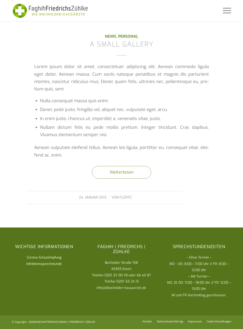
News (110, 36)
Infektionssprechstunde (44, 264)
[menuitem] (147, 321)
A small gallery (122, 44)
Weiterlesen (122, 172)
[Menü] (225, 10)
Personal (128, 36)
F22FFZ (125, 197)
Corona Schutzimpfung (44, 257)
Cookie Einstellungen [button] (219, 321)
